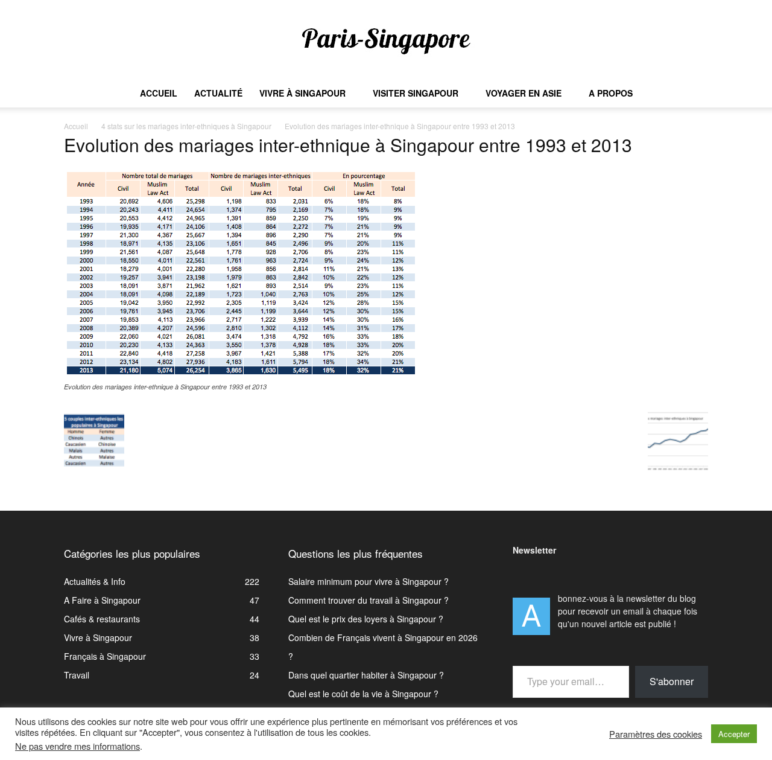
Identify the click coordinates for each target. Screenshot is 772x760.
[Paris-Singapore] (386, 40)
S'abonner (672, 681)
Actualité (218, 93)
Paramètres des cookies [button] (655, 734)
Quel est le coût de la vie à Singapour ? (363, 694)
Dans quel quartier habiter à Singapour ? (366, 675)
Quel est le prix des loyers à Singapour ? (365, 619)
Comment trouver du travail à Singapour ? (368, 600)
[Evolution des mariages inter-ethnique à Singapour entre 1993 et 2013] (241, 375)
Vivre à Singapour (302, 93)
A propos (611, 93)
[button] (693, 94)
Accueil (158, 93)
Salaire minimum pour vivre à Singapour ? (368, 581)
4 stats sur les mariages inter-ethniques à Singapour (186, 126)
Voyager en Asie (524, 93)
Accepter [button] (734, 733)
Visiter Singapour (415, 93)
